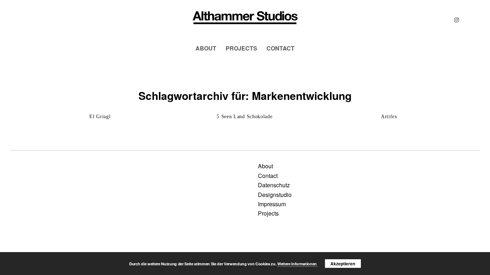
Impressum (272, 204)
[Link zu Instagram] (456, 19)
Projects (268, 213)
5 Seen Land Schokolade (244, 116)
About (265, 166)
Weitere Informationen (297, 263)
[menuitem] (206, 48)
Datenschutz (274, 185)
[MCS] (245, 19)
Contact (268, 176)
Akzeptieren (342, 263)
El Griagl (99, 116)
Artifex (389, 116)
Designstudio (275, 194)
